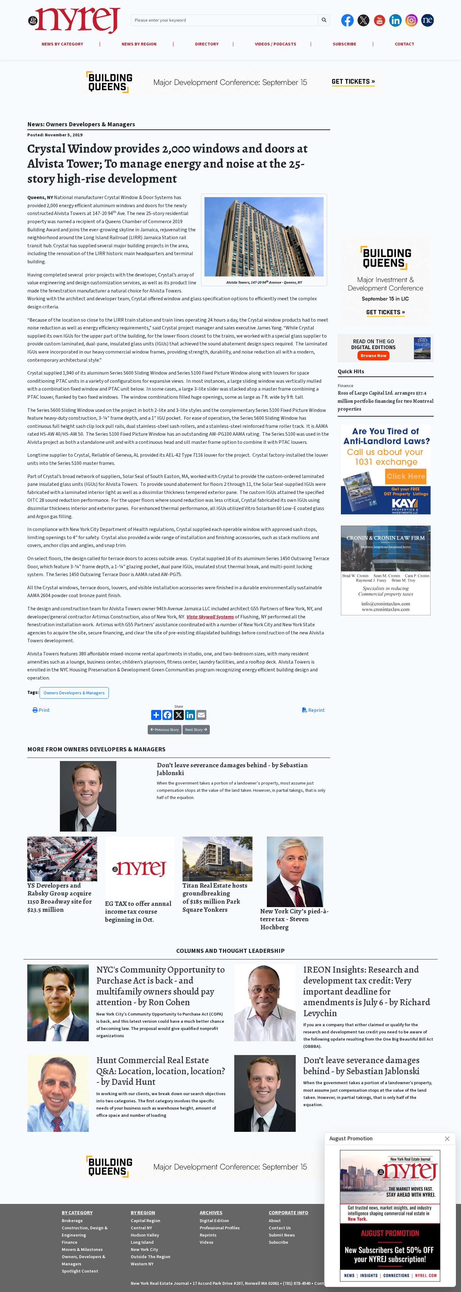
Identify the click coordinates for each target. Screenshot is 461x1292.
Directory (207, 44)
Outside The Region (150, 1256)
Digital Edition (214, 1220)
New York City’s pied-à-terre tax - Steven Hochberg (294, 919)
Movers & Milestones (82, 1249)
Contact (322, 1283)
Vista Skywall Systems (210, 616)
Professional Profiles (220, 1228)
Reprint (316, 710)
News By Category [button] (63, 44)
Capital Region (145, 1220)
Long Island (142, 1242)
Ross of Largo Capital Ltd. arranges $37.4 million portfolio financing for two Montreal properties (385, 401)
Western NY (142, 1264)
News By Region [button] (139, 44)
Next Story (194, 730)
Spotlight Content (80, 1271)
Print (44, 710)
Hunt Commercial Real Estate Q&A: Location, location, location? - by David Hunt (160, 1071)
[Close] (447, 1138)
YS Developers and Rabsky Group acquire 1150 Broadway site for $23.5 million (59, 897)
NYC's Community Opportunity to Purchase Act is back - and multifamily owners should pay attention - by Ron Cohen (160, 986)
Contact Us (280, 1228)
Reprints (208, 1235)
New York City (144, 1249)
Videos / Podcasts (275, 44)
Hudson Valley (145, 1235)
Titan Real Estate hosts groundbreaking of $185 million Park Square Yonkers (215, 897)
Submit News (282, 1235)
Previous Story (166, 730)
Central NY (141, 1228)
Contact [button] (404, 44)
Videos (206, 1242)
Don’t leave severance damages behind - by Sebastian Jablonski (232, 769)
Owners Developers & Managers (74, 693)
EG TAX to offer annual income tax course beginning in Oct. (138, 911)
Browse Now (373, 355)
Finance (345, 385)
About (275, 1220)
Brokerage (72, 1220)
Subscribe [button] (345, 44)
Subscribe (278, 1242)
